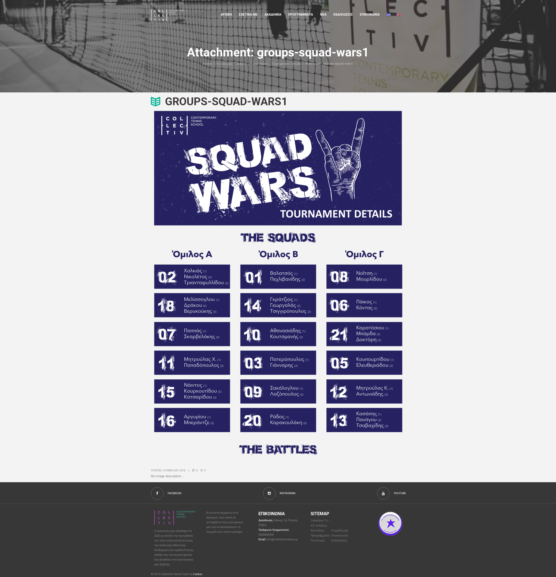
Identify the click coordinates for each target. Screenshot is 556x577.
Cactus (197, 574)
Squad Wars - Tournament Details (275, 63)
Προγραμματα (300, 14)
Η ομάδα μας (339, 530)
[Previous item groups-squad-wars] (214, 283)
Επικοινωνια (370, 14)
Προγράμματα (320, 535)
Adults (241, 63)
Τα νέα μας (224, 63)
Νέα (323, 14)
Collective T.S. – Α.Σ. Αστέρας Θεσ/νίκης (321, 525)
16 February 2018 (173, 470)
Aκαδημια (273, 14)
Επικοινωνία (339, 535)
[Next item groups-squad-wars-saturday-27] (341, 283)
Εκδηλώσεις (343, 14)
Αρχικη (226, 14)
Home (207, 63)
